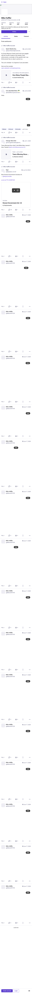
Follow (14, 31)
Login (16, 991)
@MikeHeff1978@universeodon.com (10, 20)
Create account (7, 991)
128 (10, 24)
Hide (28, 99)
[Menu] (29, 31)
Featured (26, 36)
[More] (30, 82)
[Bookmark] (23, 82)
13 (2, 24)
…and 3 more (25, 129)
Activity (6, 36)
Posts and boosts (6, 41)
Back (4, 2)
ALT (28, 125)
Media (16, 36)
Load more (16, 927)
